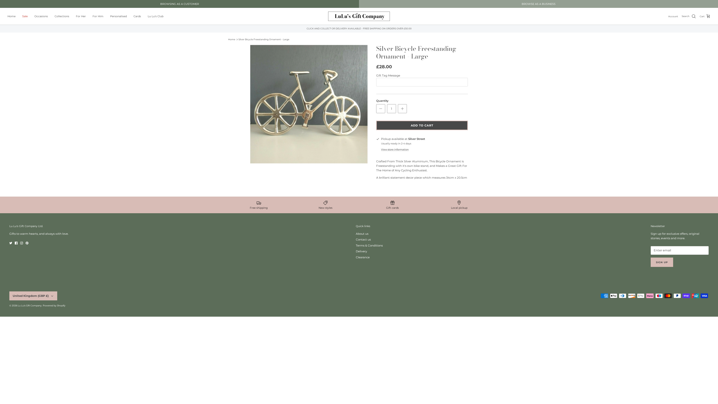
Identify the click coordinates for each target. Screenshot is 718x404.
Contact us (363, 239)
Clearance (363, 257)
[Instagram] (21, 243)
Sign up (662, 262)
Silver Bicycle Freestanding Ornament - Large (263, 39)
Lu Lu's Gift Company (30, 305)
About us (362, 233)
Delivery (361, 251)
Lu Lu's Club (155, 16)
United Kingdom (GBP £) (31, 296)
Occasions (41, 16)
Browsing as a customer (179, 4)
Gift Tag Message (388, 75)
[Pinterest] (27, 243)
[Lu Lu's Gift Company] (359, 16)
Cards (137, 16)
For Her (81, 16)
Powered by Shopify (54, 305)
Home (11, 16)
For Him (98, 16)
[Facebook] (16, 243)
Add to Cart (422, 125)
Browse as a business (539, 4)
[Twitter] (10, 243)
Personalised (118, 16)
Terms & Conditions (369, 245)
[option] (309, 104)
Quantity (382, 100)
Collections (62, 16)
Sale (25, 16)
